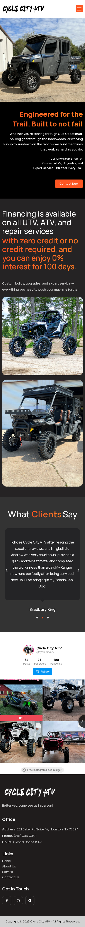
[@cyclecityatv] (28, 650)
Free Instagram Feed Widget (44, 770)
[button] (79, 8)
